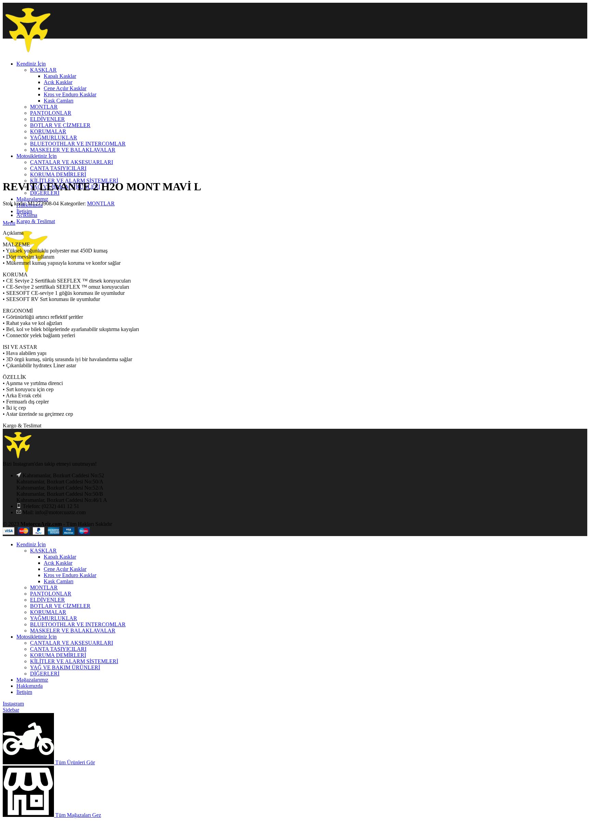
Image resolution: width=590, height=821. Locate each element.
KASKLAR (43, 550)
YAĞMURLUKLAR (53, 618)
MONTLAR (101, 203)
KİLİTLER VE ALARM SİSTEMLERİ (74, 661)
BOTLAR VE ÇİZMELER (60, 606)
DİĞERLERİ (44, 673)
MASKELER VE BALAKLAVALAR (72, 630)
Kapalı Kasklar (60, 557)
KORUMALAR (48, 612)
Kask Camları (58, 581)
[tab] (301, 215)
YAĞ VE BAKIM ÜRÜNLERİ (65, 667)
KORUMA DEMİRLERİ (58, 174)
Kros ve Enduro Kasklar (70, 575)
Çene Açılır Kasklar (65, 569)
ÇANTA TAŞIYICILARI (58, 649)
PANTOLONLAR (50, 594)
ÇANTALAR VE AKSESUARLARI (71, 643)
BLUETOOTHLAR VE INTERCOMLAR (78, 624)
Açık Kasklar (58, 563)
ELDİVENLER (47, 600)
